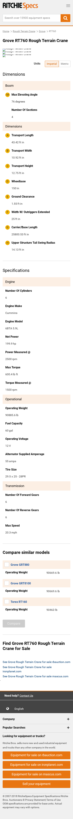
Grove (42, 31)
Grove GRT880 (20, 564)
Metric (65, 63)
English (20, 708)
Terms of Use (53, 799)
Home (6, 31)
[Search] (65, 18)
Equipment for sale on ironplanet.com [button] (36, 765)
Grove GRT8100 (21, 583)
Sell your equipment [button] (36, 784)
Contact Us (26, 695)
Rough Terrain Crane (24, 31)
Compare (13, 623)
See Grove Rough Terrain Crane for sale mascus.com (35, 676)
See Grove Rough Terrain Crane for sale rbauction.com (36, 662)
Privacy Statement (35, 799)
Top (66, 813)
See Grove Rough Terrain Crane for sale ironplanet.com (27, 669)
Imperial (52, 63)
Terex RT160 (19, 602)
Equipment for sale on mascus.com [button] (36, 774)
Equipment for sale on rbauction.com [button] (36, 755)
